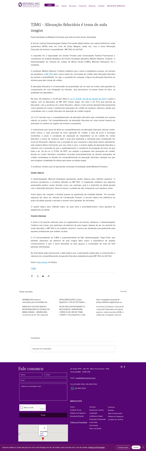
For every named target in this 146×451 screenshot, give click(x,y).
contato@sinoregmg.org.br (85, 378)
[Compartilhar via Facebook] (32, 276)
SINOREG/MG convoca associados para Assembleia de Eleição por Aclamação (34, 300)
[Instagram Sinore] (121, 367)
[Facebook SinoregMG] (124, 367)
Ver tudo (123, 291)
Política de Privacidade (96, 447)
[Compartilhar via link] (49, 276)
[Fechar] (143, 447)
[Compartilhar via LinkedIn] (43, 276)
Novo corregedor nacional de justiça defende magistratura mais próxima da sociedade (110, 300)
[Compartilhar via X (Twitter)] (37, 276)
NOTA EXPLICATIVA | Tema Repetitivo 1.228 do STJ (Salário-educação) (72, 300)
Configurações (123, 447)
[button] (115, 416)
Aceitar (136, 447)
